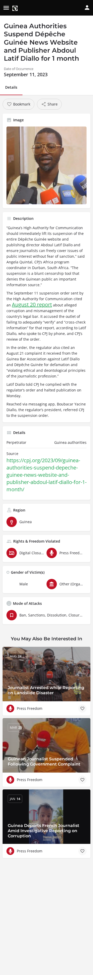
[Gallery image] (46, 165)
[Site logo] (15, 8)
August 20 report (32, 304)
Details (11, 87)
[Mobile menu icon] (6, 8)
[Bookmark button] (82, 708)
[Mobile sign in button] (87, 7)
